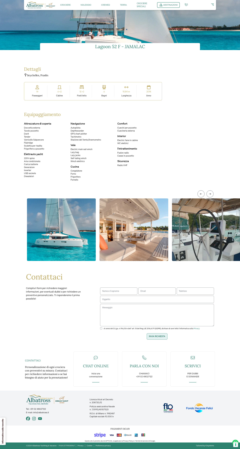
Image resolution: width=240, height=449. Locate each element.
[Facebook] (28, 419)
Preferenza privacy (103, 446)
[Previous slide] (201, 193)
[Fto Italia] (168, 408)
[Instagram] (34, 419)
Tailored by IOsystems (205, 446)
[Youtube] (40, 419)
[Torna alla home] (40, 5)
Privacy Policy (128, 441)
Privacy (197, 329)
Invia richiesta (157, 336)
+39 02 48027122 (38, 409)
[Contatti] (186, 4)
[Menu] (212, 4)
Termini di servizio (141, 441)
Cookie (89, 446)
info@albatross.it (41, 412)
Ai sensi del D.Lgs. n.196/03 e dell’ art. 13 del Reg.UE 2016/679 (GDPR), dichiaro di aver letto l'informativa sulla (152, 329)
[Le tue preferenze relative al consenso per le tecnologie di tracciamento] (235, 444)
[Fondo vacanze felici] (199, 408)
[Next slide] (210, 193)
